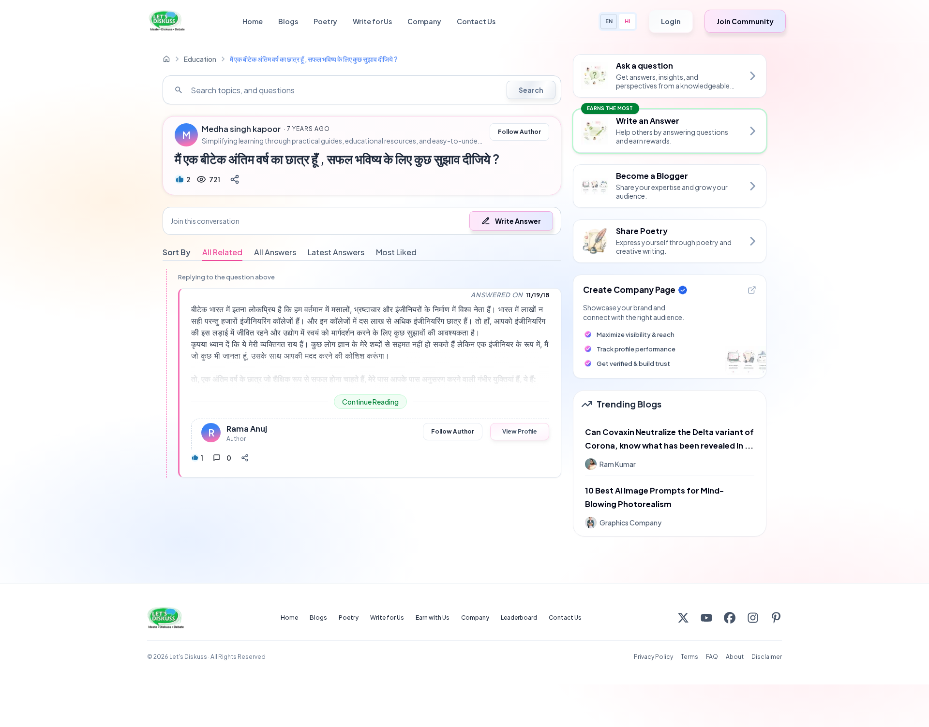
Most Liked (396, 252)
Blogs (288, 21)
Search (531, 90)
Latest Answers (336, 252)
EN (609, 21)
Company (424, 21)
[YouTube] (706, 618)
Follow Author (519, 131)
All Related (222, 252)
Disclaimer (766, 656)
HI (627, 21)
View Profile (519, 431)
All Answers (275, 252)
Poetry (325, 21)
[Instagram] (753, 618)
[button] (362, 221)
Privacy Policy (653, 656)
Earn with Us (433, 617)
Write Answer (518, 221)
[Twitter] (683, 618)
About (735, 656)
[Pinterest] (776, 618)
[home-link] (166, 59)
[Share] (234, 179)
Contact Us (476, 21)
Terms (689, 656)
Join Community (745, 21)
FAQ (712, 656)
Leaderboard (519, 617)
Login (671, 21)
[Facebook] (729, 618)
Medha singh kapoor (241, 129)
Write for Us (372, 21)
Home (252, 21)
